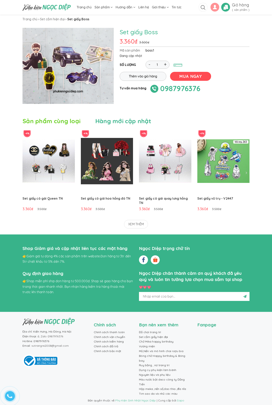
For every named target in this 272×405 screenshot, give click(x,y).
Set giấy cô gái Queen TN (43, 198)
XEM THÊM (136, 224)
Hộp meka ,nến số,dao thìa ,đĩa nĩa (162, 389)
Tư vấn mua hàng (133, 88)
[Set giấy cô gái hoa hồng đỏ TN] (107, 161)
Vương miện (147, 346)
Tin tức (177, 7)
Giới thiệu (159, 7)
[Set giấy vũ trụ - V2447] (223, 161)
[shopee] (155, 259)
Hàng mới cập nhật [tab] (123, 121)
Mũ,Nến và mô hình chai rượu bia (161, 351)
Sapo (180, 400)
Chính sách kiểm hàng (109, 341)
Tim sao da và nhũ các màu (158, 393)
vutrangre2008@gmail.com (50, 345)
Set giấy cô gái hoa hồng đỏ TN (105, 198)
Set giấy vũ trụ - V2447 (215, 198)
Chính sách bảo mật (107, 351)
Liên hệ (143, 7)
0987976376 (180, 88)
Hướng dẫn (124, 7)
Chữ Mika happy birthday (156, 341)
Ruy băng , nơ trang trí (154, 365)
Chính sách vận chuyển (109, 337)
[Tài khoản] (214, 7)
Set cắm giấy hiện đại (153, 337)
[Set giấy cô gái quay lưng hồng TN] (165, 161)
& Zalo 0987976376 (50, 336)
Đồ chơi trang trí (150, 332)
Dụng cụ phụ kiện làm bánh (157, 370)
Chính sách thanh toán (109, 332)
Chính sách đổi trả (106, 346)
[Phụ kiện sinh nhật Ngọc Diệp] (47, 7)
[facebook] (143, 259)
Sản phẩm (103, 7)
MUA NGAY (190, 76)
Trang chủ (84, 7)
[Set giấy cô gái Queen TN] (49, 161)
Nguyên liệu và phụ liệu (154, 375)
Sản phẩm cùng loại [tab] (51, 121)
